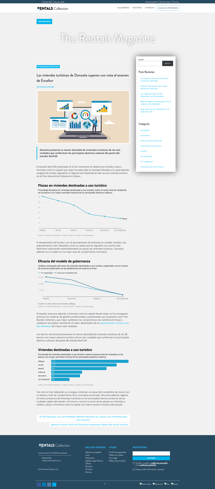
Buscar (141, 59)
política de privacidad (159, 463)
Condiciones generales (117, 452)
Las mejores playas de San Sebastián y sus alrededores (152, 95)
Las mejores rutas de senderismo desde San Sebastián (154, 79)
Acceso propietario (151, 1)
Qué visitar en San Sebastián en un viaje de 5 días (155, 110)
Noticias (88, 472)
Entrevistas (145, 135)
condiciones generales (147, 465)
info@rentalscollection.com (51, 460)
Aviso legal (113, 457)
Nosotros (137, 7)
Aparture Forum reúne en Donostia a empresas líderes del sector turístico (89, 424)
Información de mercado (151, 146)
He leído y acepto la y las (151, 464)
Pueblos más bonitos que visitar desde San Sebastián (154, 87)
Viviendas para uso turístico (152, 167)
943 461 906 (46, 458)
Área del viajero (165, 2)
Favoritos (176, 2)
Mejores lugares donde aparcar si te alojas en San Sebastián (156, 102)
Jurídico (144, 151)
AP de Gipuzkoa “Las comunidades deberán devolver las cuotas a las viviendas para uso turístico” (83, 418)
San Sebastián (146, 156)
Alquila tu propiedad (168, 8)
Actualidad (145, 130)
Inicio (87, 455)
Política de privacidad (117, 460)
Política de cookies (116, 455)
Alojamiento (123, 7)
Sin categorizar (147, 161)
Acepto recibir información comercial (149, 469)
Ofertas (88, 463)
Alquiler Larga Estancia (94, 460)
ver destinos (44, 21)
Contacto (150, 7)
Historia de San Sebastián (151, 140)
